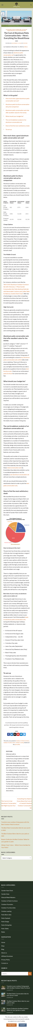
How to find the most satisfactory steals (18, 126)
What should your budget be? (14, 116)
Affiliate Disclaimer (7, 956)
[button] (2, 5)
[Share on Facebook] (8, 734)
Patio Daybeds (5, 918)
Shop (2, 946)
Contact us (4, 963)
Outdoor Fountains (7, 904)
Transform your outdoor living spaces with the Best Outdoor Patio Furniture (15, 823)
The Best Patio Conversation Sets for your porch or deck (15, 829)
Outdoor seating (21, 30)
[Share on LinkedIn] (21, 734)
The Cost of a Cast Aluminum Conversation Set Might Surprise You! (8, 803)
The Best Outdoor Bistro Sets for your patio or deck (15, 835)
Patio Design (5, 921)
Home (3, 942)
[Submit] (30, 973)
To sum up (9, 129)
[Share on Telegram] (24, 734)
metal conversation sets (14, 468)
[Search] (31, 5)
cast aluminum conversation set (19, 474)
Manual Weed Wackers (8, 897)
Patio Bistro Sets (6, 914)
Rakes (3, 932)
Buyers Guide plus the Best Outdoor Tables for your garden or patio (15, 840)
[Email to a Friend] (14, 734)
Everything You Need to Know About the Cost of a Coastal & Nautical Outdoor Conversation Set (24, 803)
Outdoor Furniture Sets (9, 742)
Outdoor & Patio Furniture (13, 29)
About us (4, 953)
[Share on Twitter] (11, 734)
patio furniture (7, 373)
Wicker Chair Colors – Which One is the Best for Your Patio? (15, 846)
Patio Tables (5, 928)
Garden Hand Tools (7, 890)
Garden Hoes (5, 894)
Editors (25, 43)
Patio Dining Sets (6, 925)
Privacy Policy (5, 959)
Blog (2, 949)
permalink (17, 744)
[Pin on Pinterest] (18, 734)
